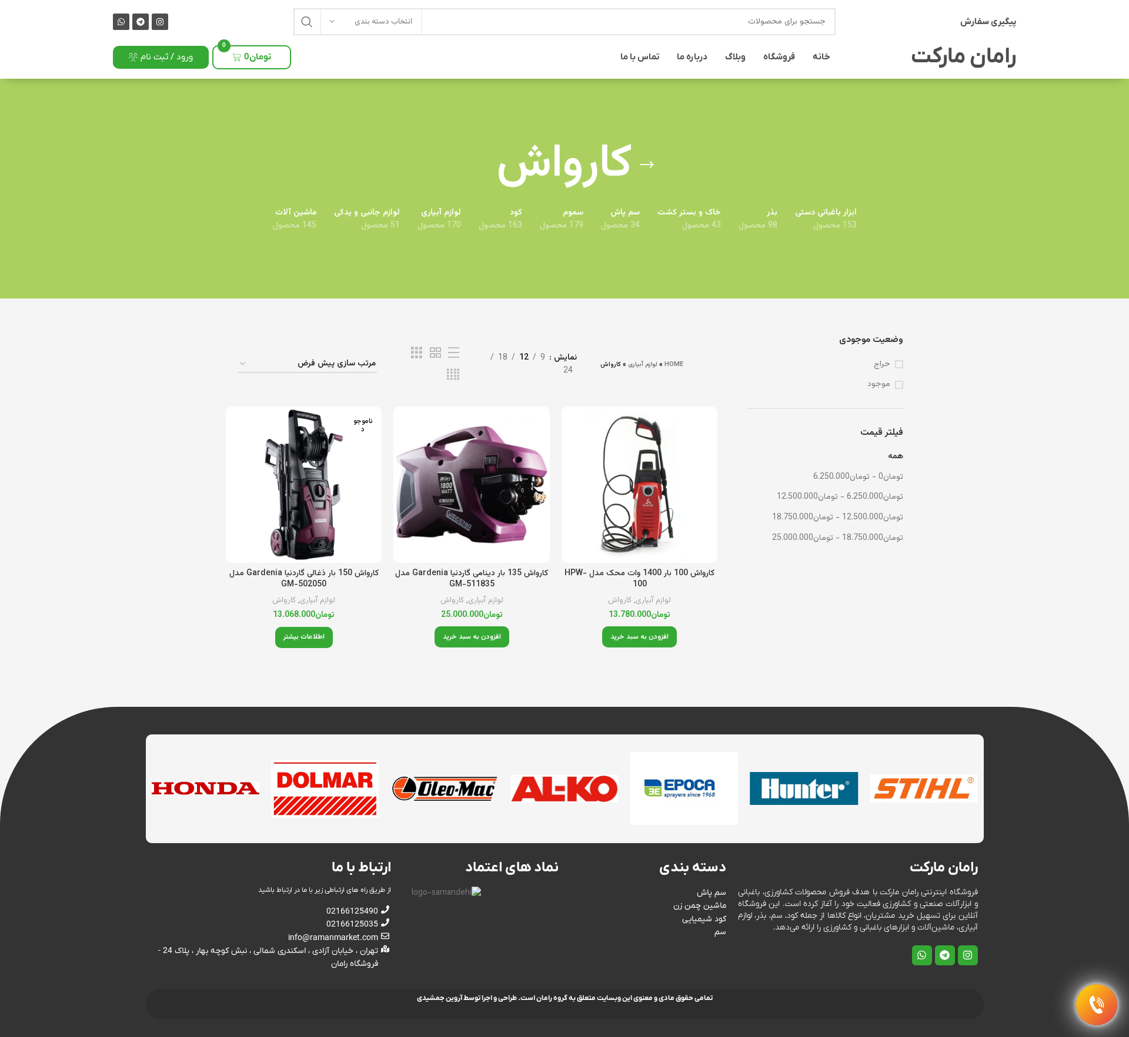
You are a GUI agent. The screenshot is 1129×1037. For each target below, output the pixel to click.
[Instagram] (160, 22)
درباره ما (692, 57)
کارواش (620, 600)
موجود (878, 385)
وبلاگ (735, 57)
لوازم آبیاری (642, 365)
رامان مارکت (963, 57)
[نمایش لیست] (453, 353)
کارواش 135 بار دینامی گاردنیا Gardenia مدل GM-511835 (471, 579)
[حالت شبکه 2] (435, 353)
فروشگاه (779, 57)
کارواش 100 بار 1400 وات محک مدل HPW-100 (639, 579)
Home (673, 365)
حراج (882, 365)
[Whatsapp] (121, 22)
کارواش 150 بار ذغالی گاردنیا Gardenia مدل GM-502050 (304, 579)
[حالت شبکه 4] (453, 375)
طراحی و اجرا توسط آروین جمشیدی (467, 998)
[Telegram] (140, 22)
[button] (639, 636)
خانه (821, 57)
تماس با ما (639, 57)
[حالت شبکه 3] (416, 353)
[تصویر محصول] (639, 484)
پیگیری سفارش (988, 22)
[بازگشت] (647, 165)
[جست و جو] (306, 21)
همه (895, 456)
